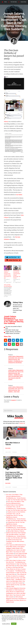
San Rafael (19, 194)
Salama (6, 121)
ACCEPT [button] (14, 623)
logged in (13, 400)
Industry (13, 330)
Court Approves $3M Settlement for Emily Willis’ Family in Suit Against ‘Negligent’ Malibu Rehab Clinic (14, 475)
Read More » (8, 448)
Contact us (22, 423)
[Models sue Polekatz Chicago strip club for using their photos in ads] (8, 267)
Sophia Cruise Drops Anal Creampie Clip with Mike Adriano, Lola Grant (15, 541)
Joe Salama (17, 331)
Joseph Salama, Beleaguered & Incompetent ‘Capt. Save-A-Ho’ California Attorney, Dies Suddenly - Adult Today (15, 389)
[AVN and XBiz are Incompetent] (8, 290)
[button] (5, 340)
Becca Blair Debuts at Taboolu (16, 531)
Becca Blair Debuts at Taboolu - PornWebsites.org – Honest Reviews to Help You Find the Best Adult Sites (16, 527)
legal (17, 330)
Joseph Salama (9, 333)
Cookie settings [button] (6, 623)
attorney (12, 331)
